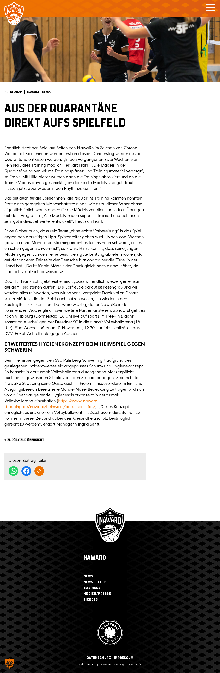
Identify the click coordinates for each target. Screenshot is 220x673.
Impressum (123, 657)
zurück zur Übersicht (25, 440)
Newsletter (95, 582)
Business (92, 588)
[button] (9, 663)
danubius (137, 664)
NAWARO (33, 92)
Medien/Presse (97, 593)
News (46, 92)
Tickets (91, 599)
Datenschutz (99, 657)
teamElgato (121, 664)
